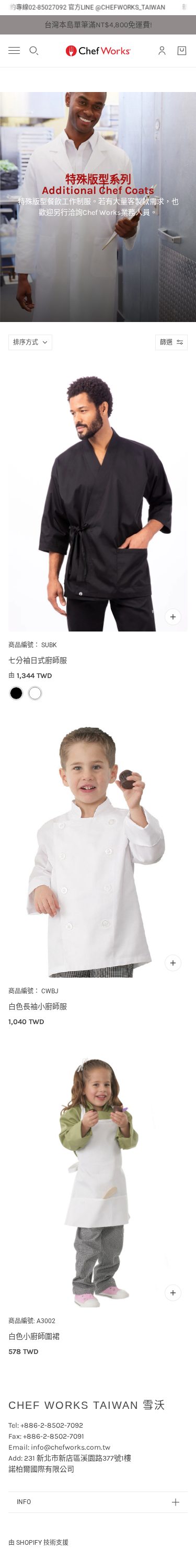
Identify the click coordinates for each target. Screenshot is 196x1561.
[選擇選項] (173, 617)
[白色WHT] (35, 693)
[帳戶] (162, 50)
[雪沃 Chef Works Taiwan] (98, 51)
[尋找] (34, 50)
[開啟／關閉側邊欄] (14, 50)
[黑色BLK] (16, 693)
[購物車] (182, 50)
